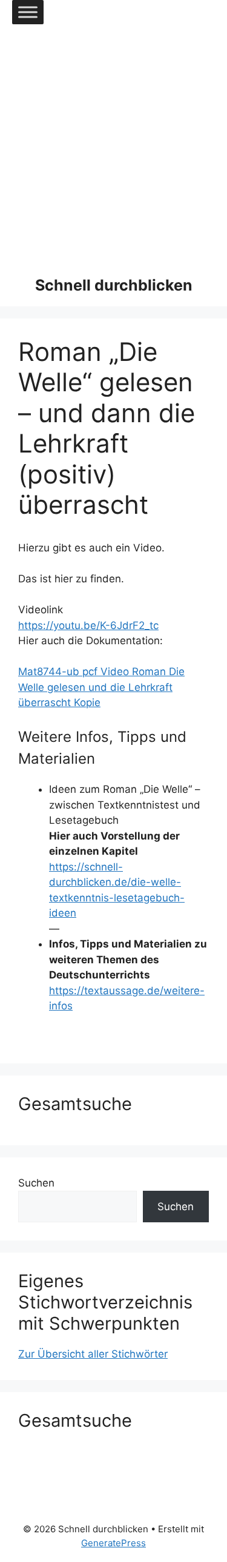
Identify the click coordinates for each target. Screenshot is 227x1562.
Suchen (36, 1183)
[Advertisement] (113, 144)
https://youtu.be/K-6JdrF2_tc (88, 625)
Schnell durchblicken (113, 285)
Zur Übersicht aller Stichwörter (93, 1354)
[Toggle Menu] (28, 12)
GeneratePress (113, 1543)
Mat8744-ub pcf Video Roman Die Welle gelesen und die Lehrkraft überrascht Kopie (101, 687)
